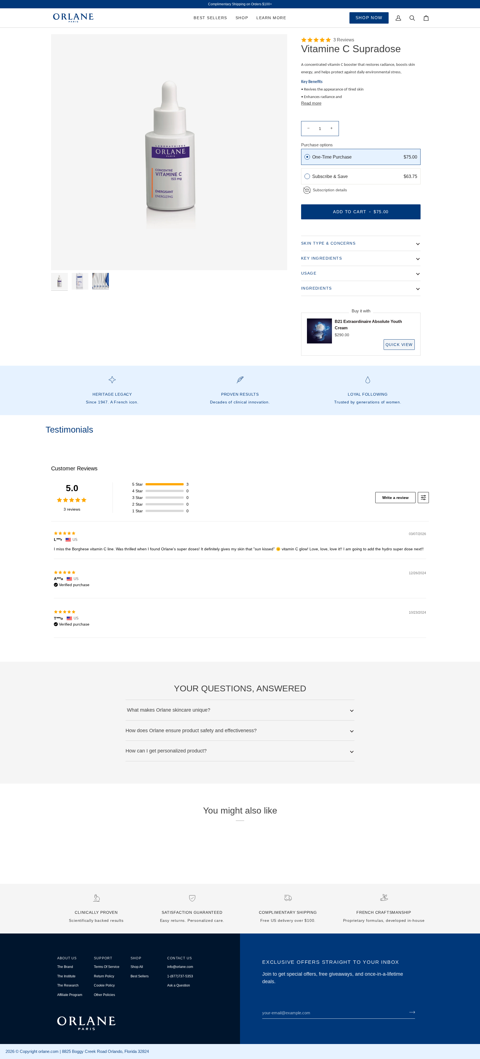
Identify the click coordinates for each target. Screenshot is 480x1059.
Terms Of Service (106, 967)
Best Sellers (140, 976)
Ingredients (316, 288)
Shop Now (369, 17)
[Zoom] (169, 152)
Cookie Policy (104, 985)
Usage (308, 273)
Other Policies (104, 995)
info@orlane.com (180, 967)
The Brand (65, 967)
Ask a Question (178, 985)
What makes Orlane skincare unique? (168, 710)
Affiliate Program (69, 995)
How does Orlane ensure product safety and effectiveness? (191, 730)
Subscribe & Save (330, 176)
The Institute (66, 976)
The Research (68, 985)
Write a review (395, 497)
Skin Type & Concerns (328, 243)
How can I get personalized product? (166, 751)
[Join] (410, 1012)
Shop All (137, 967)
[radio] (307, 157)
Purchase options (317, 144)
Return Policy (104, 976)
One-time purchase (332, 157)
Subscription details (330, 190)
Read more (311, 103)
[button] (241, 17)
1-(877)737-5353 (180, 976)
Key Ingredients (321, 258)
